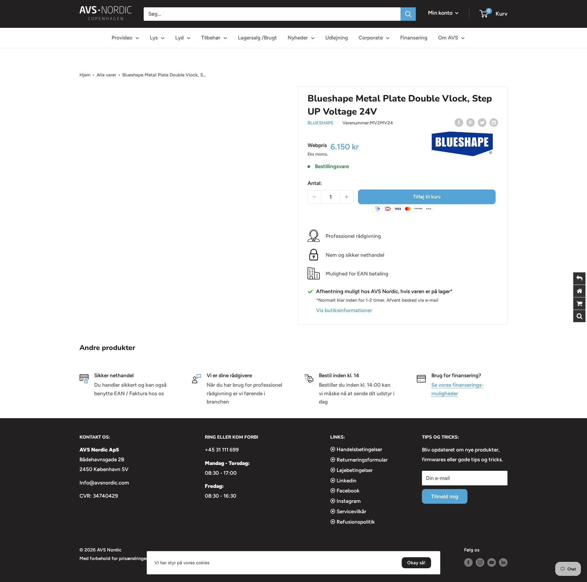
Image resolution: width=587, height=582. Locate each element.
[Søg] (408, 14)
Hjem (84, 75)
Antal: (315, 183)
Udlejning (336, 38)
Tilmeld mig (444, 496)
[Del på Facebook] (459, 122)
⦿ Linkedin (343, 480)
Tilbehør (210, 38)
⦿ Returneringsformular (359, 460)
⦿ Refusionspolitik (352, 522)
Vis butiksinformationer (344, 310)
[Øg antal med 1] (346, 196)
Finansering (413, 38)
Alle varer (106, 75)
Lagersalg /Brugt (257, 38)
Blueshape (321, 123)
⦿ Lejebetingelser (351, 470)
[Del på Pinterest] (470, 122)
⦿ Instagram (345, 501)
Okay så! (416, 562)
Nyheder (298, 38)
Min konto (441, 12)
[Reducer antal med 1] (314, 196)
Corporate (371, 38)
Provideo (122, 38)
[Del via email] (493, 122)
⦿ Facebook (345, 491)
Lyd (179, 38)
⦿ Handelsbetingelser (356, 449)
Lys (154, 38)
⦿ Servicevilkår (348, 511)
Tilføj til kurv (427, 197)
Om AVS (448, 38)
